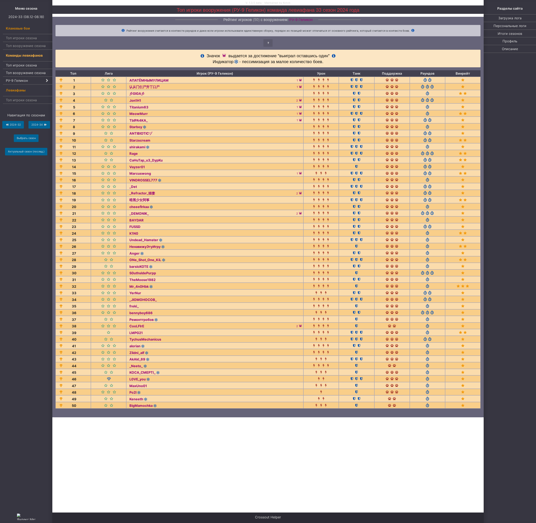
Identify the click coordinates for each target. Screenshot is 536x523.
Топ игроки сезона (21, 38)
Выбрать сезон (26, 138)
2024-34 (37, 124)
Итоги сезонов (510, 33)
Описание (510, 49)
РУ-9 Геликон (17, 80)
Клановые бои (18, 28)
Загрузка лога (510, 18)
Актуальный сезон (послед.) (26, 151)
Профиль (509, 41)
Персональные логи (509, 26)
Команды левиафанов (24, 55)
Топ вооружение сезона (26, 46)
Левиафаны (16, 90)
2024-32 (15, 124)
